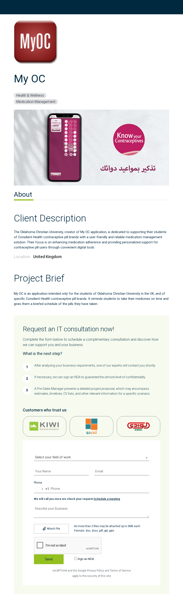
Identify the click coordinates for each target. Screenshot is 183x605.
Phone (38, 482)
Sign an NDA (85, 559)
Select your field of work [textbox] (53, 457)
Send (48, 559)
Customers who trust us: (45, 410)
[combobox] (91, 458)
